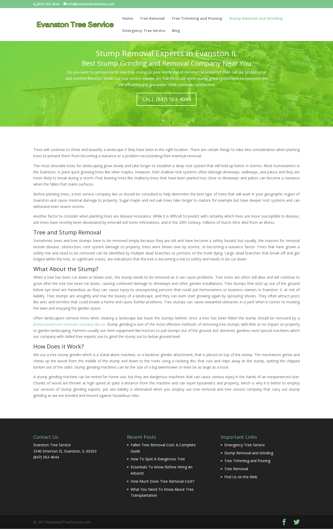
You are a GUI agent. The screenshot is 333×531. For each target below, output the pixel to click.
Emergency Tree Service (143, 31)
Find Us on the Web (240, 476)
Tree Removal (152, 19)
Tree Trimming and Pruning (196, 19)
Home (127, 19)
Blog (176, 31)
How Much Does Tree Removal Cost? (162, 481)
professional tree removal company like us (69, 324)
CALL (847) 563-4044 (166, 99)
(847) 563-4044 (48, 4)
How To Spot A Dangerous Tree (158, 458)
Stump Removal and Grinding (256, 19)
